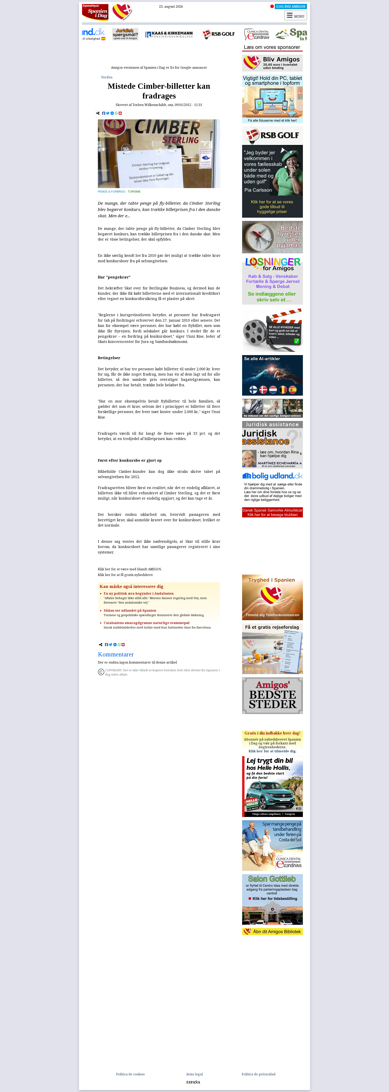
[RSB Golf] (169, 34)
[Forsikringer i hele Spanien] (118, 34)
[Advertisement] (159, 54)
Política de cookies (130, 1074)
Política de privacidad (259, 1074)
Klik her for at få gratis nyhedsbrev (125, 575)
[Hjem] (95, 12)
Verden (106, 77)
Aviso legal (194, 1074)
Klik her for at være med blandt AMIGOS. (130, 569)
